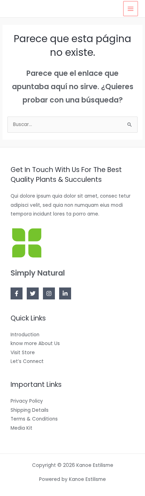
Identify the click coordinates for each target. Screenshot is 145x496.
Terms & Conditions (34, 419)
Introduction (25, 334)
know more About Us (35, 343)
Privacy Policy (27, 401)
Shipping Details (30, 410)
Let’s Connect (27, 361)
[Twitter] (33, 293)
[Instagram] (49, 293)
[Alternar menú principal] (130, 8)
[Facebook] (17, 293)
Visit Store (23, 352)
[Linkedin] (65, 293)
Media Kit (21, 428)
